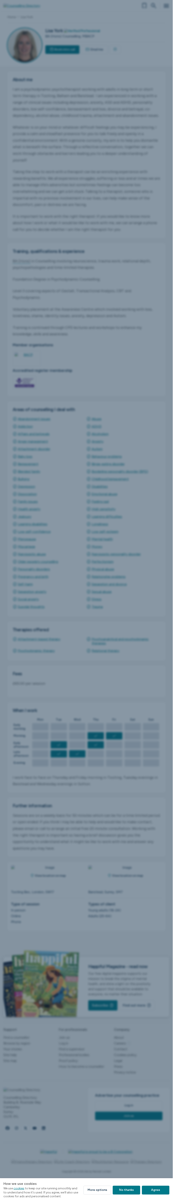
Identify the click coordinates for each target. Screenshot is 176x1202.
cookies (19, 1188)
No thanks (126, 1190)
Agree (155, 1190)
